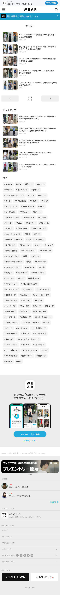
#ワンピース (44, 223)
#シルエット (24, 295)
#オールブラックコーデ (13, 262)
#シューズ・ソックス (12, 234)
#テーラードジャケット (13, 240)
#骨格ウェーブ (28, 217)
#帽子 (25, 256)
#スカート (37, 212)
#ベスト (38, 245)
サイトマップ (7, 537)
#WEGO (21, 278)
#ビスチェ (25, 345)
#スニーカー (30, 223)
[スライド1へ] (29, 474)
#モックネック (38, 345)
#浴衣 (28, 262)
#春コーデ (41, 184)
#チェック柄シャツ (11, 350)
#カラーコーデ (40, 262)
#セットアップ (9, 312)
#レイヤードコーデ (11, 217)
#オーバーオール (10, 300)
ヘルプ (4, 531)
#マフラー (8, 273)
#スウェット (24, 212)
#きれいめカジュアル (29, 284)
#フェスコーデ (21, 273)
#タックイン (27, 289)
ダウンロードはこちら (30, 434)
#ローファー (9, 278)
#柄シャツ (8, 361)
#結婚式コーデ (25, 317)
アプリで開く (51, 3)
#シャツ (41, 206)
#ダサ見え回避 (20, 201)
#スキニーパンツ (38, 273)
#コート (31, 195)
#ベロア (46, 323)
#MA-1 (18, 361)
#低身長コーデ (9, 295)
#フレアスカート (10, 334)
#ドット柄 (39, 300)
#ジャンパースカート (43, 317)
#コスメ (45, 350)
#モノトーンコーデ (11, 289)
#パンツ (45, 201)
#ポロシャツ (26, 300)
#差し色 (42, 267)
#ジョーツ (37, 306)
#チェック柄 (24, 306)
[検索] (56, 10)
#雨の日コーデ (26, 356)
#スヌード (8, 328)
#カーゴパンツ (45, 251)
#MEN (18, 184)
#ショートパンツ (10, 345)
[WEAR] (29, 9)
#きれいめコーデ (39, 312)
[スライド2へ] (31, 474)
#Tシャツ (7, 223)
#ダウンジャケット (39, 229)
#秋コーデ (8, 190)
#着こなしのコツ (10, 206)
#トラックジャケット (31, 323)
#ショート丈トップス (41, 295)
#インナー (42, 217)
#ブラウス (35, 256)
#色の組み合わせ (10, 251)
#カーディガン (9, 212)
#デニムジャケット (28, 251)
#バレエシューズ (39, 334)
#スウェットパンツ (11, 256)
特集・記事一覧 (14, 453)
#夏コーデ (29, 184)
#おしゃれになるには (12, 267)
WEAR (3, 453)
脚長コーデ (49, 306)
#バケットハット (10, 284)
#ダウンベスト (25, 245)
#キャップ (49, 245)
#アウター (34, 201)
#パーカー (42, 195)
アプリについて (30, 440)
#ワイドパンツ (9, 245)
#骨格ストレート (27, 206)
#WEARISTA (29, 267)
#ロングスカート (43, 289)
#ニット (7, 201)
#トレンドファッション (35, 240)
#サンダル (8, 229)
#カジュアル (24, 312)
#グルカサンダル (10, 356)
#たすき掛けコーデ (39, 328)
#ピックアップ (21, 190)
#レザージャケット (11, 323)
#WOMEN (8, 184)
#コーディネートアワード (14, 195)
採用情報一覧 (54, 502)
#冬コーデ (35, 190)
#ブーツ (37, 234)
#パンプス (25, 334)
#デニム (19, 223)
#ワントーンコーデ (30, 350)
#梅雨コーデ (41, 356)
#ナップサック (9, 317)
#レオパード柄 (9, 306)
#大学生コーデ (21, 229)
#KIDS (27, 234)
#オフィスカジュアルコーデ (28, 339)
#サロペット (9, 339)
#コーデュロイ (21, 328)
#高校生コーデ (33, 278)
